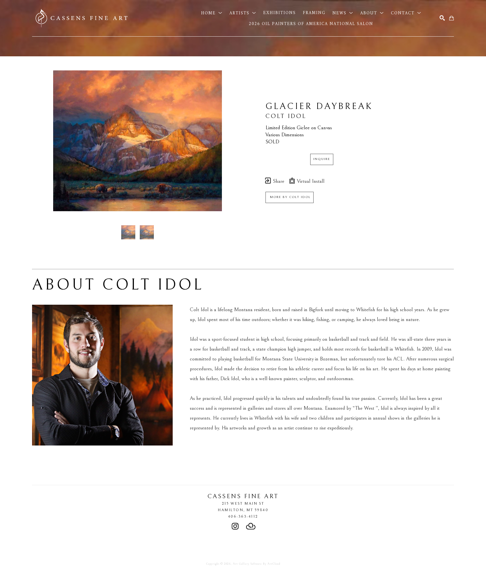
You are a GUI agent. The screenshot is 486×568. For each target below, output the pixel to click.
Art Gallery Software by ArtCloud (256, 563)
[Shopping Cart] (451, 18)
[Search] (442, 18)
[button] (211, 13)
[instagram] (235, 526)
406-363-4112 (243, 516)
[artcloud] (251, 526)
